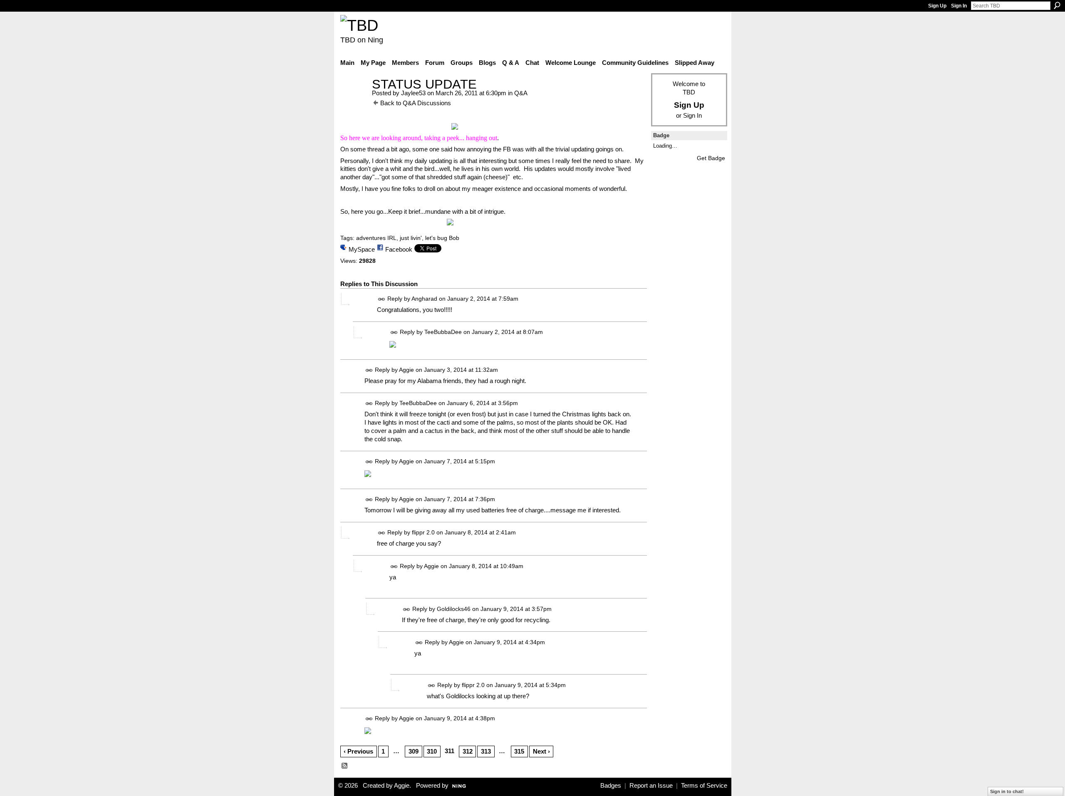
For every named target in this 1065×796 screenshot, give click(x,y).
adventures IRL (376, 238)
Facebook (398, 249)
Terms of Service (704, 785)
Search (1057, 5)
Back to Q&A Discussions (415, 102)
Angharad (424, 298)
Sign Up (937, 6)
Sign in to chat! (1007, 791)
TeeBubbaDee (443, 332)
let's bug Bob (442, 238)
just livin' (411, 238)
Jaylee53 (413, 92)
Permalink (382, 299)
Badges (610, 785)
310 (432, 751)
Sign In (959, 6)
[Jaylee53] (353, 99)
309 (414, 751)
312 (468, 751)
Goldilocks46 (454, 609)
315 (519, 751)
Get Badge (711, 158)
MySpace (362, 249)
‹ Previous (358, 751)
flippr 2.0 (423, 532)
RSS (345, 766)
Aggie (406, 369)
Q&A (521, 92)
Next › (541, 751)
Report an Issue (651, 785)
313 (486, 751)
